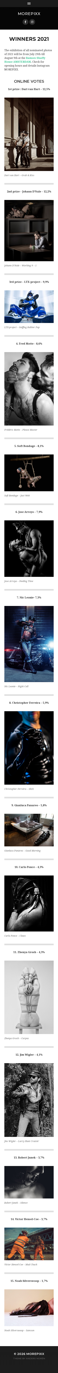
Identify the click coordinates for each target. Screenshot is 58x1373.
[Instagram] (32, 22)
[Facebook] (25, 22)
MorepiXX (29, 13)
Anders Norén (35, 1358)
